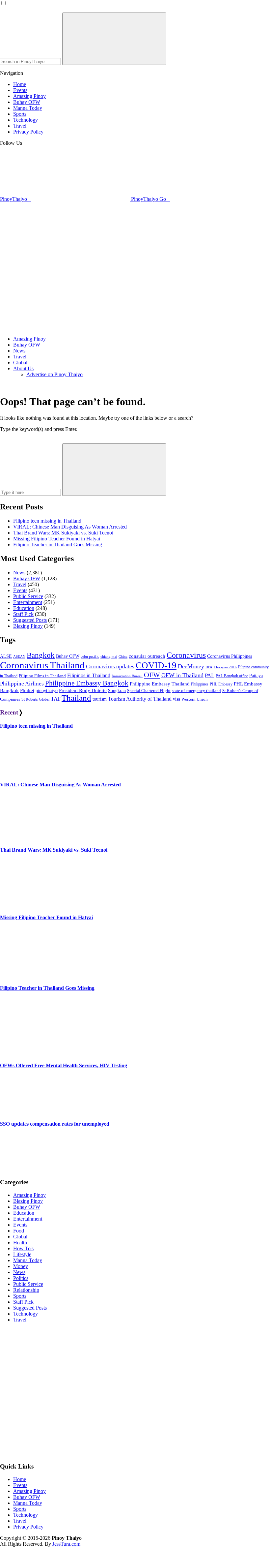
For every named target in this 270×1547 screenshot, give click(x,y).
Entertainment (27, 602)
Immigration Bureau (127, 676)
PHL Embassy (221, 684)
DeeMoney (191, 666)
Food (18, 1230)
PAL (209, 675)
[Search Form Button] (114, 39)
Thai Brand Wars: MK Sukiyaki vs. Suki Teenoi (63, 532)
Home (19, 1479)
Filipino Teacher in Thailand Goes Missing (57, 544)
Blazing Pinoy (28, 626)
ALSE (6, 656)
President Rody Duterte (83, 690)
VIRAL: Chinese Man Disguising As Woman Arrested (70, 527)
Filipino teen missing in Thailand (47, 521)
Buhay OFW (26, 578)
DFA (208, 667)
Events (20, 590)
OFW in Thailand (182, 675)
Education (23, 608)
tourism (100, 699)
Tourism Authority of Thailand (140, 699)
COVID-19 (156, 665)
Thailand (76, 697)
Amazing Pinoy (29, 1195)
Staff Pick (23, 614)
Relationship (26, 1290)
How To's (23, 1248)
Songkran (117, 690)
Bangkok (41, 655)
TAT (55, 699)
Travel (19, 584)
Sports (19, 1296)
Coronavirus (186, 655)
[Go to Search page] (50, 277)
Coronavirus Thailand (42, 665)
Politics (20, 1278)
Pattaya (256, 675)
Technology (25, 1314)
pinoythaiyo (47, 690)
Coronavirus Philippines (229, 656)
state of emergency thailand (196, 690)
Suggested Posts (30, 620)
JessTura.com (66, 1544)
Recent (9, 712)
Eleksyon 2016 (225, 667)
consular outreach (147, 656)
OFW (152, 675)
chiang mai (108, 656)
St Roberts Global (35, 699)
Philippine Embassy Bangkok (86, 683)
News (19, 572)
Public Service (28, 596)
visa (176, 699)
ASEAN (19, 656)
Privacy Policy (28, 1527)
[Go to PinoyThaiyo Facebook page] (149, 277)
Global (20, 1236)
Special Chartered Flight (149, 690)
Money (20, 1266)
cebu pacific (90, 656)
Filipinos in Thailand (88, 676)
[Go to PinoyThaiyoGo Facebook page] (49, 327)
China (123, 656)
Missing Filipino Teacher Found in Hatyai (56, 538)
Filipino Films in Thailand (42, 675)
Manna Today (27, 1260)
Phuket (27, 690)
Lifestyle (22, 1254)
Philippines (199, 684)
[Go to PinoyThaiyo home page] (44, 220)
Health (20, 1242)
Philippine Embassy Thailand (160, 683)
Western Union (194, 699)
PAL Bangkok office (232, 676)
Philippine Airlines (22, 684)
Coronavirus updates (110, 666)
